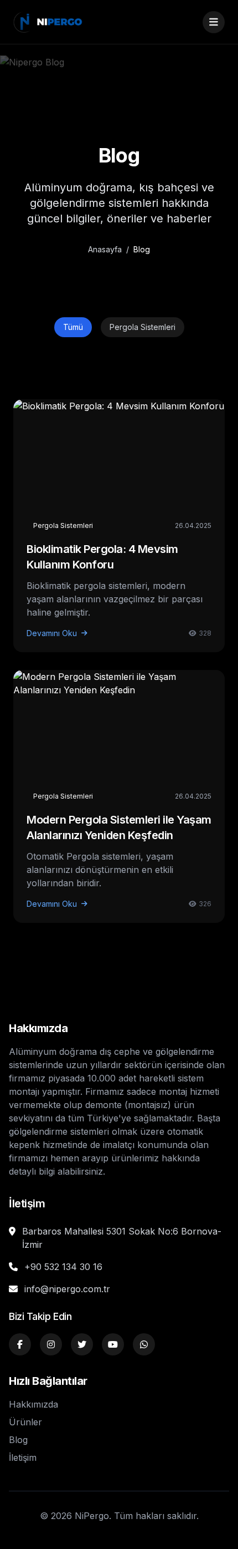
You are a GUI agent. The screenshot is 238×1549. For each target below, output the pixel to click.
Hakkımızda (33, 1404)
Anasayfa (105, 249)
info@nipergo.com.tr (67, 1288)
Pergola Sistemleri (142, 327)
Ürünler (25, 1422)
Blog (18, 1439)
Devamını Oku (52, 633)
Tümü (73, 327)
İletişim (23, 1457)
